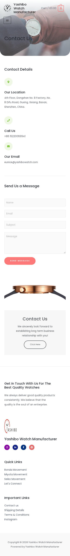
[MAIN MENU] (7, 20)
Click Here (35, 344)
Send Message (20, 260)
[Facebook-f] (23, 447)
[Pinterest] (31, 447)
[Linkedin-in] (15, 447)
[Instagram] (7, 447)
